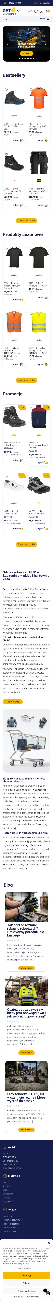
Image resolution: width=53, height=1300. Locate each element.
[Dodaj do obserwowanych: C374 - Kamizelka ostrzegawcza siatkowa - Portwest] (31, 313)
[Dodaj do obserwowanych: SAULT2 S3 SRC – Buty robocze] (6, 408)
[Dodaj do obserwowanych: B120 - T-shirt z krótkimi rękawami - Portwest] (6, 249)
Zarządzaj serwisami (25, 1268)
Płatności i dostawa (11, 1224)
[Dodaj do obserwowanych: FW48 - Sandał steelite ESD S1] (6, 477)
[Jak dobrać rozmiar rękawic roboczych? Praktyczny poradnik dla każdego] (26, 921)
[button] (48, 1242)
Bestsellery (8, 1194)
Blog (5, 1190)
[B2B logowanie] (30, 11)
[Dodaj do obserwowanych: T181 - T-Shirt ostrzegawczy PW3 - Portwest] (31, 89)
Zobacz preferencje (26, 1291)
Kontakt (6, 1182)
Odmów (26, 1283)
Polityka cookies (17, 1297)
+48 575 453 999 (14, 3)
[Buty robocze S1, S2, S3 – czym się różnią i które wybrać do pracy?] (26, 1090)
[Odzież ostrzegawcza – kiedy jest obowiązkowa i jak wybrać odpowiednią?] (26, 1005)
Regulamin (7, 1216)
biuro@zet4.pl (15, 1168)
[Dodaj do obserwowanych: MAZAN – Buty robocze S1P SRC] (31, 477)
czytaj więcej (27, 968)
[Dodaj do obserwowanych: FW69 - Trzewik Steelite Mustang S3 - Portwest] (6, 154)
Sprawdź (26, 53)
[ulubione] (36, 11)
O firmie (6, 1186)
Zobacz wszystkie (26, 221)
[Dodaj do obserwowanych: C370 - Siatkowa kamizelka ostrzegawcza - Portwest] (6, 313)
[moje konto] (42, 11)
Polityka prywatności (32, 1297)
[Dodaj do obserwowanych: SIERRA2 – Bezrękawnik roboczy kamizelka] (31, 408)
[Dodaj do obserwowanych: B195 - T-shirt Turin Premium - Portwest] (31, 249)
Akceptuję (26, 1275)
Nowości (6, 1198)
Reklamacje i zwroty (11, 1220)
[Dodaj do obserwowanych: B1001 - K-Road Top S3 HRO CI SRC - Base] (6, 89)
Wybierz (16, 140)
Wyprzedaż (8, 1202)
